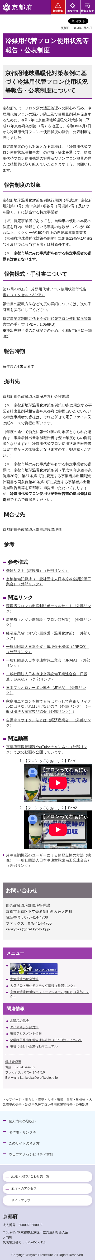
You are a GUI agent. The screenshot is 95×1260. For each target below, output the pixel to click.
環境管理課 (13, 1062)
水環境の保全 (19, 1020)
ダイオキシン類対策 (24, 1027)
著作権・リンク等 (22, 1132)
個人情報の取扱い (22, 1121)
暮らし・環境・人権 (39, 1099)
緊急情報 (58, 10)
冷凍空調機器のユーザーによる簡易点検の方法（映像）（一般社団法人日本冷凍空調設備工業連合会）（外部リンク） (48, 860)
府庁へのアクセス (24, 1188)
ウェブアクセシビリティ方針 (31, 1154)
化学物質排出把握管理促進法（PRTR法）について (46, 1040)
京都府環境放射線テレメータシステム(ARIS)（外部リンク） (49, 994)
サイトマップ (20, 1200)
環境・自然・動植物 (71, 1099)
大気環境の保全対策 (24, 979)
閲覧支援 (73, 10)
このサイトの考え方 (24, 1143)
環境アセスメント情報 (26, 1033)
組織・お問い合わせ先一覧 (30, 1176)
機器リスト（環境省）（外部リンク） (37, 570)
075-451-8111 (36, 1242)
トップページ (12, 1099)
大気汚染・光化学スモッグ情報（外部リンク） (43, 985)
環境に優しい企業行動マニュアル (34, 1046)
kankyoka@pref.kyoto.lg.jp (28, 929)
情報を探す (87, 10)
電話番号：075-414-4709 (27, 917)
